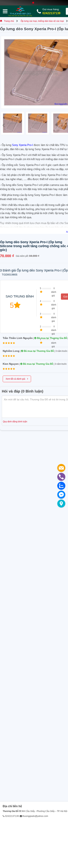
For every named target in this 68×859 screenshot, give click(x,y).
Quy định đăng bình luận (15, 421)
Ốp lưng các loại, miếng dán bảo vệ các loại (42, 21)
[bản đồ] (61, 504)
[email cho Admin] (61, 468)
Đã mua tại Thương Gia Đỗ (51, 338)
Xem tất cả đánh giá (17, 378)
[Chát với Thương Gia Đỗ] (61, 495)
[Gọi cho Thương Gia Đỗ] (61, 477)
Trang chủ (9, 21)
